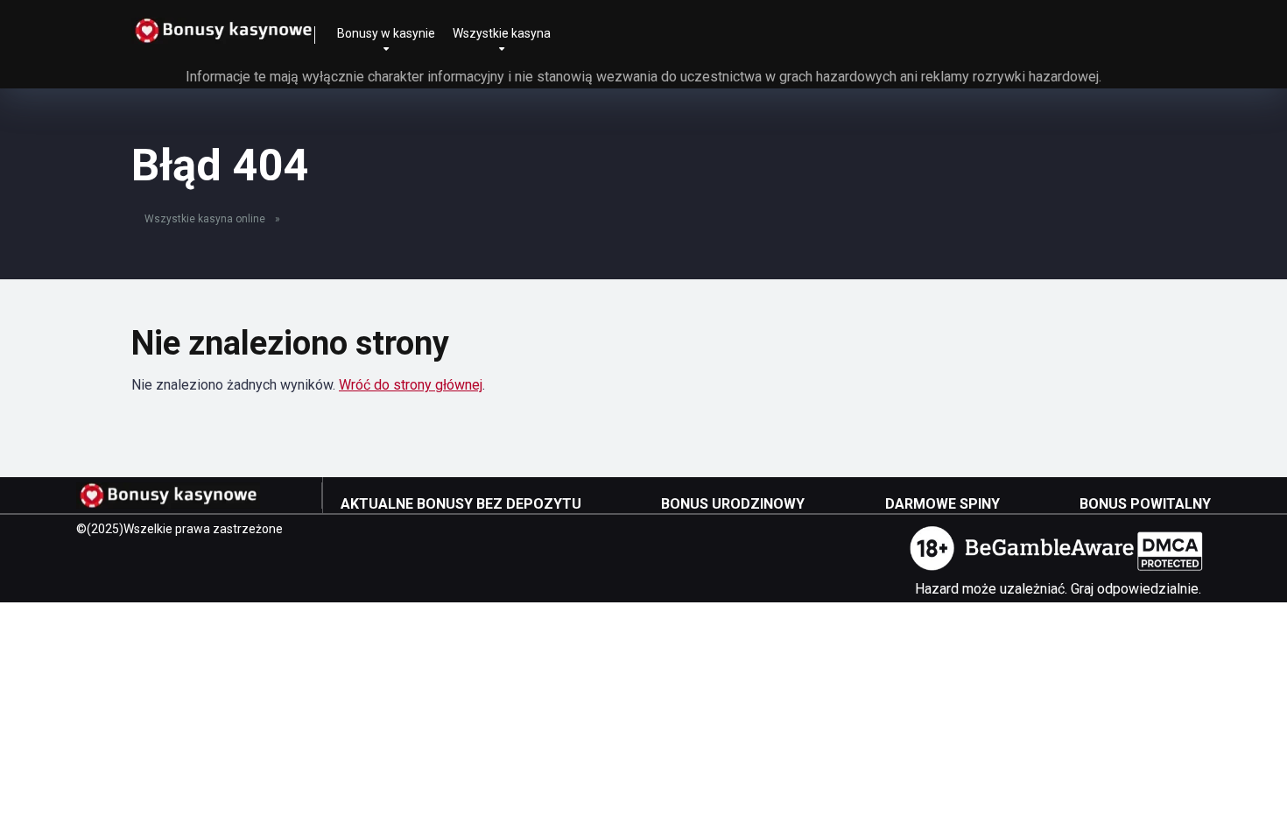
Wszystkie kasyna (502, 33)
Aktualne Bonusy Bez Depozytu (461, 504)
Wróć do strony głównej (410, 384)
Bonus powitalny (1145, 504)
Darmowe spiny (942, 504)
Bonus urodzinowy (733, 504)
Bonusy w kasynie (386, 33)
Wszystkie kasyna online (204, 219)
